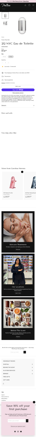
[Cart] (29, 5)
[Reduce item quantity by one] (2, 63)
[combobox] (18, 9)
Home (2, 37)
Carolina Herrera (18, 168)
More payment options (18, 92)
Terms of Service (5, 396)
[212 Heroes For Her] (12, 185)
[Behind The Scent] (18, 313)
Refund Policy (4, 398)
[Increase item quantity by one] (8, 63)
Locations (3, 400)
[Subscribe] (27, 420)
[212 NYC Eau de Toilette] (18, 121)
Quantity (3, 60)
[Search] (33, 9)
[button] (5, 15)
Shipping (3, 82)
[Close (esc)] (34, 402)
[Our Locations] (18, 269)
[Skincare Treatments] (18, 227)
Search (3, 394)
